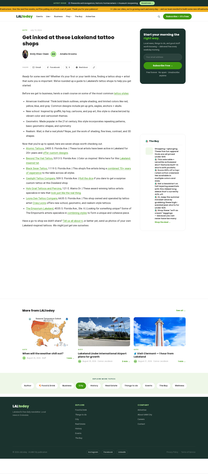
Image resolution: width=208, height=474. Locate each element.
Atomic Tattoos (35, 148)
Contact (141, 424)
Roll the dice (86, 178)
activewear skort (165, 163)
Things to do (131, 385)
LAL (24, 16)
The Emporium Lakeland (39, 208)
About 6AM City (145, 414)
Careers (141, 419)
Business (58, 16)
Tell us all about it (73, 220)
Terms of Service (188, 452)
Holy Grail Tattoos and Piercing (43, 188)
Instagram (93, 452)
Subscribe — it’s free (177, 16)
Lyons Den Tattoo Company (41, 198)
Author (27, 385)
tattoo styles (121, 93)
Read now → (147, 3)
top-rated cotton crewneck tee (167, 173)
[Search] (159, 16)
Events (39, 16)
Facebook (55, 67)
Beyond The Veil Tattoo (39, 158)
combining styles (77, 212)
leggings (168, 213)
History (94, 385)
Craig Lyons (39, 202)
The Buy (78, 16)
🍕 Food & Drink (47, 385)
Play (68, 16)
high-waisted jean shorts (166, 204)
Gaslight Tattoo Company (40, 178)
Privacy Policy (172, 452)
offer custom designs (55, 152)
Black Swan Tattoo (36, 168)
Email (38, 67)
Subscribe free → (163, 65)
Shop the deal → (163, 222)
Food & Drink (81, 410)
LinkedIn (122, 452)
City (24, 30)
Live (48, 16)
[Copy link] (94, 67)
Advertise (90, 16)
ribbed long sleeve (165, 190)
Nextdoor (83, 67)
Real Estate (111, 385)
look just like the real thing (66, 192)
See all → (181, 310)
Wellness (179, 385)
